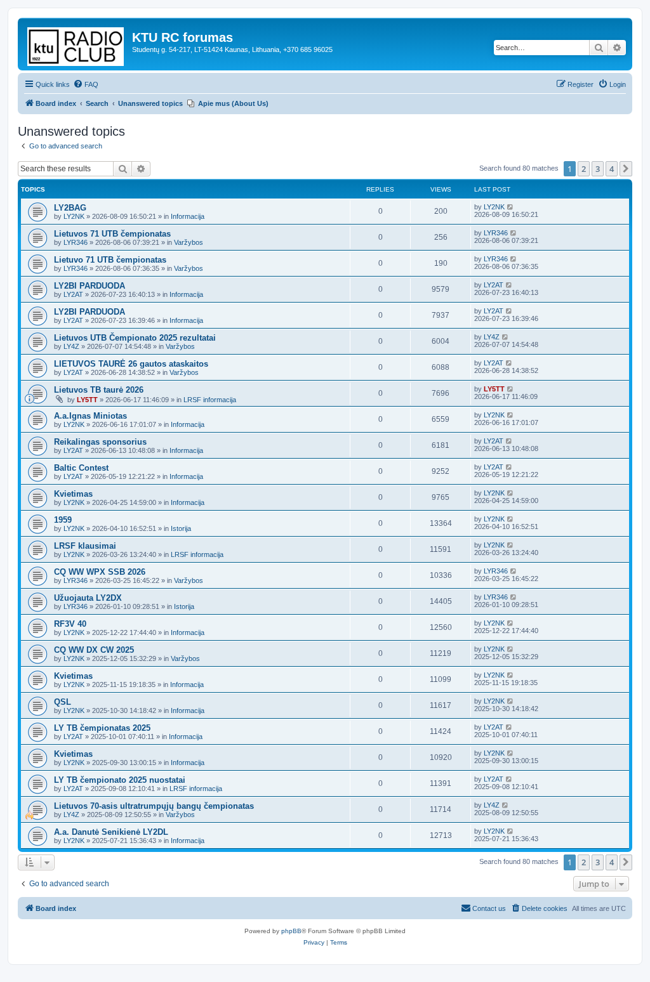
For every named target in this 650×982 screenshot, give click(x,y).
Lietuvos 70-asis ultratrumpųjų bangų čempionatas (154, 806)
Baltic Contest (81, 468)
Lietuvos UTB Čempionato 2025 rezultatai (135, 338)
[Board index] (76, 44)
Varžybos (188, 242)
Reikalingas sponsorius (100, 442)
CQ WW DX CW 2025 (94, 650)
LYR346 (75, 242)
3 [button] (597, 168)
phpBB (291, 930)
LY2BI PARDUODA (89, 286)
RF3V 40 (70, 624)
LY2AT (73, 294)
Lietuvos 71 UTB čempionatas (112, 234)
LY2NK (73, 216)
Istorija (181, 528)
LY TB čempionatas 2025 (102, 728)
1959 (63, 520)
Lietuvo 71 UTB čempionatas (110, 260)
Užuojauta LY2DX (88, 598)
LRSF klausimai (85, 546)
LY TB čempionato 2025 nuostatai (119, 780)
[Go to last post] (511, 207)
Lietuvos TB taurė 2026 (98, 390)
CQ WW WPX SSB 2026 (99, 572)
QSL (62, 702)
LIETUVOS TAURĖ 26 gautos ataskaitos (131, 364)
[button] (626, 168)
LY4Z (71, 346)
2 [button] (583, 168)
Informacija (187, 216)
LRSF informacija (209, 399)
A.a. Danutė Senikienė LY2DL (111, 832)
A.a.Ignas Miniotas (90, 416)
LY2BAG (70, 208)
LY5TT (87, 399)
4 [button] (611, 168)
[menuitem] (85, 84)
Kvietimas (73, 494)
